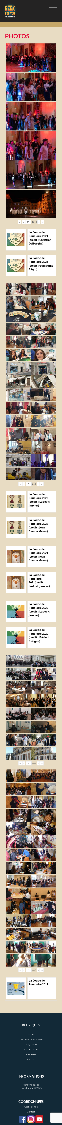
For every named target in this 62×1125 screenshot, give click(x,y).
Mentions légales (31, 1084)
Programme (31, 1044)
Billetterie (31, 1054)
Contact (31, 1111)
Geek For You (31, 1106)
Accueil (31, 1034)
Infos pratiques (31, 1049)
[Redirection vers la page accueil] (10, 10)
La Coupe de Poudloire (31, 1039)
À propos (31, 1059)
